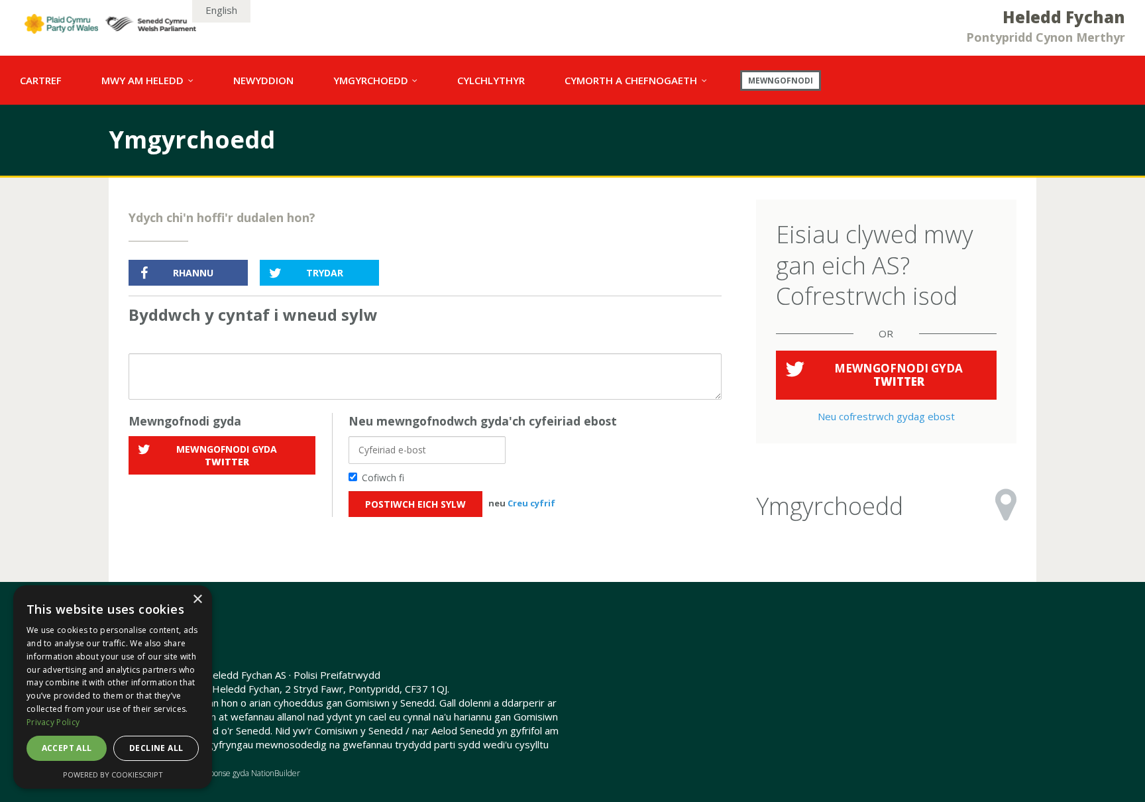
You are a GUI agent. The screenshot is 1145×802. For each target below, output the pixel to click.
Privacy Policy (53, 722)
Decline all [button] (156, 748)
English (221, 10)
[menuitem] (41, 80)
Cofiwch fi (383, 477)
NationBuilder (275, 773)
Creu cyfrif (531, 503)
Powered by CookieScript (113, 774)
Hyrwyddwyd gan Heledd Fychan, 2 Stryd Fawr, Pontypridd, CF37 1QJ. (289, 688)
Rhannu (193, 272)
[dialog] (112, 687)
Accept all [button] (67, 748)
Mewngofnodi (780, 80)
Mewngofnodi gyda (226, 455)
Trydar (324, 272)
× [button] (197, 599)
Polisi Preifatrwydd (337, 674)
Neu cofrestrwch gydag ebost (886, 416)
